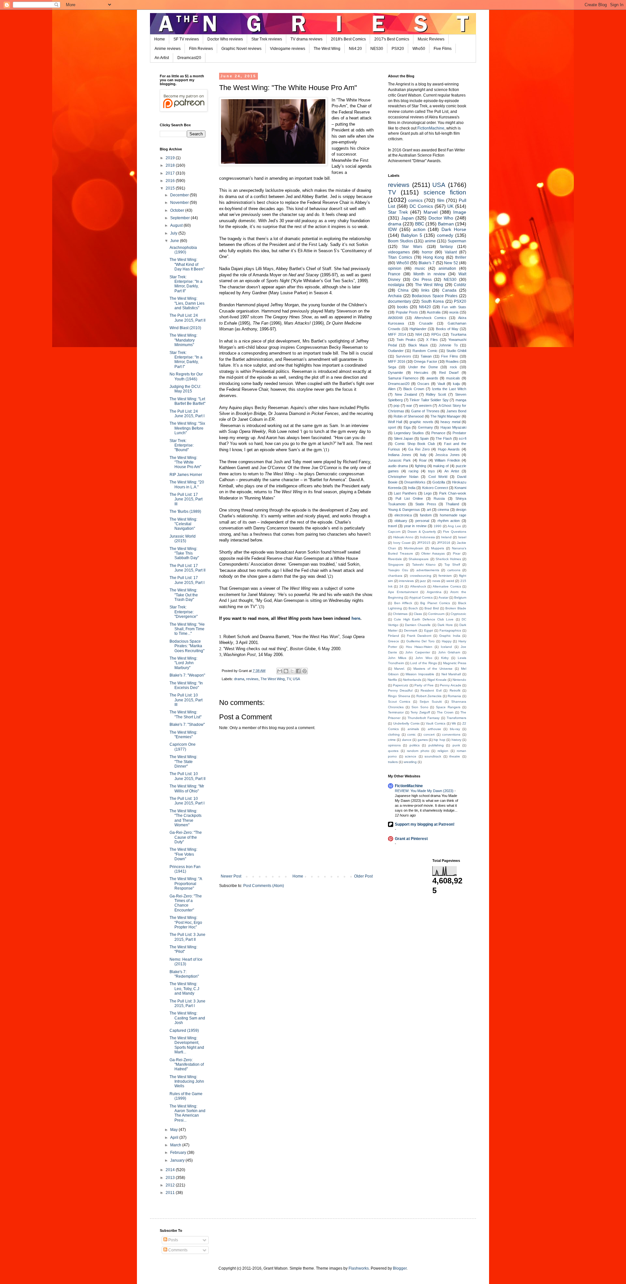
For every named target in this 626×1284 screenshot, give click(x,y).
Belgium (460, 597)
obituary (401, 521)
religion (443, 751)
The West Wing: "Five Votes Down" (183, 854)
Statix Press (425, 504)
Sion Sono (419, 707)
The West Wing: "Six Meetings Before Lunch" (187, 428)
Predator (459, 433)
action (419, 229)
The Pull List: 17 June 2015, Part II (187, 568)
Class (418, 614)
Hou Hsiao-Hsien (419, 647)
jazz (423, 581)
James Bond (456, 411)
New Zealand (406, 394)
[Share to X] (292, 671)
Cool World (437, 477)
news (436, 581)
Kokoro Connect (435, 488)
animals (413, 729)
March (176, 1145)
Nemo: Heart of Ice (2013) (186, 961)
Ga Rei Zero (418, 449)
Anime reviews (168, 48)
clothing (394, 734)
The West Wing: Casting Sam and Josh (187, 1018)
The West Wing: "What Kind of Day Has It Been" (187, 264)
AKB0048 (395, 318)
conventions (451, 734)
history (456, 739)
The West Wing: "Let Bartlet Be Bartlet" (187, 401)
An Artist (162, 57)
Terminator (396, 712)
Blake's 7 (427, 263)
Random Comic (424, 351)
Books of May (447, 329)
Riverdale (395, 559)
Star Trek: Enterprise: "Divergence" (184, 612)
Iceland (446, 647)
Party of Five (424, 685)
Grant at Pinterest (411, 838)
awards (432, 378)
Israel (462, 537)
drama (239, 679)
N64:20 (355, 48)
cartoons (453, 570)
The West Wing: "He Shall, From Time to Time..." (187, 629)
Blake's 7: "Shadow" (187, 724)
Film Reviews (201, 48)
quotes (393, 751)
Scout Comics (399, 701)
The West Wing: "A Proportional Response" (186, 884)
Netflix (392, 679)
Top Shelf (452, 564)
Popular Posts (407, 312)
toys (431, 471)
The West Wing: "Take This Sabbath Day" (184, 553)
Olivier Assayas (433, 553)
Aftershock (418, 586)
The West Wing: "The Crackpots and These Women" (185, 818)
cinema (443, 510)
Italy (423, 455)
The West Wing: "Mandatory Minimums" (183, 340)
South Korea (432, 301)
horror (427, 252)
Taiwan (426, 356)
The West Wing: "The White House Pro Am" (185, 462)
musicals (453, 378)
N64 (418, 334)
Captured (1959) (184, 1030)
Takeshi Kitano (424, 564)
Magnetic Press (455, 663)
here (355, 618)
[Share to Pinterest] (304, 671)
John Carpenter (417, 652)
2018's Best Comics (348, 39)
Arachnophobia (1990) (183, 249)
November (180, 202)
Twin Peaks (406, 340)
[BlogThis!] (286, 671)
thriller (460, 257)
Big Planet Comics (435, 603)
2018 (171, 165)
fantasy (446, 246)
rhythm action (449, 521)
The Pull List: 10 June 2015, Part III (186, 700)
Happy (447, 641)
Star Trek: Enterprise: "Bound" (182, 445)
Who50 (418, 48)
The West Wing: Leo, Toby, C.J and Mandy (184, 989)
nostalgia (396, 285)
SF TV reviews (186, 39)
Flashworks (359, 1268)
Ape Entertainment (403, 592)
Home (159, 39)
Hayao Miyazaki (453, 427)
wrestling (410, 762)
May (174, 1129)
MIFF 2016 (396, 361)
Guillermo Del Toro (420, 641)
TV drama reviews (306, 39)
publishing (436, 745)
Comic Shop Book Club (415, 444)
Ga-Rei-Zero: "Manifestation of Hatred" (187, 1065)
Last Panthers (405, 493)
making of (441, 466)
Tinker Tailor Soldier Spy (429, 400)
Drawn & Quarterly (422, 531)
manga (460, 400)
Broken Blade (455, 608)
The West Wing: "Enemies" (183, 734)
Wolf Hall (395, 422)
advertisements (427, 570)
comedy (445, 235)
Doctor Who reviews (225, 39)
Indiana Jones (399, 455)
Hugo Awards (449, 449)
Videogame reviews (287, 48)
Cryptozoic (458, 614)
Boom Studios (400, 241)
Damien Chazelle (418, 625)
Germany (425, 427)
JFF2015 (423, 542)
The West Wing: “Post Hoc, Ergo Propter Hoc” (186, 922)
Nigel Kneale (437, 679)
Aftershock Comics (430, 318)
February (178, 1152)
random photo (418, 751)
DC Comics (421, 206)
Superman (457, 241)
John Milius (397, 658)
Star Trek (398, 212)
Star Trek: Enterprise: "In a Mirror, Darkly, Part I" (186, 359)
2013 (171, 1177)
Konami (460, 488)
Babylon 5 (411, 235)
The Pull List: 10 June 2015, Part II (187, 776)
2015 (171, 188)
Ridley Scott (436, 394)
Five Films (443, 48)
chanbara (395, 575)
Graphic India (449, 635)
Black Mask (418, 345)
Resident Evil (431, 690)
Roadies (452, 361)
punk (456, 745)
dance (406, 739)
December (180, 195)
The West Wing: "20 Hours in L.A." (187, 484)
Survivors (403, 356)
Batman (446, 223)
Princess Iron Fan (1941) (185, 869)
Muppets (437, 548)
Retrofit (455, 690)
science (410, 756)
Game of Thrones (425, 411)
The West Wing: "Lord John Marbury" (183, 663)
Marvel (431, 212)
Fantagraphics (450, 630)
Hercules (421, 372)
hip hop (439, 739)
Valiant (451, 252)
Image (459, 212)
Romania (454, 696)
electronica (403, 515)
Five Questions (454, 531)
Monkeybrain (413, 548)
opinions (394, 745)
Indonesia (427, 537)
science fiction (445, 192)
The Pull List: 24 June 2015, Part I (187, 413)
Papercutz (400, 685)
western (425, 405)
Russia (439, 498)
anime (430, 241)
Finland (393, 635)
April (174, 1137)
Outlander (396, 351)
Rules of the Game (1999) (186, 1096)
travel (392, 526)
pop (396, 405)
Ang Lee (454, 526)
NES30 (376, 48)
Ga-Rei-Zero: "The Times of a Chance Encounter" (186, 903)
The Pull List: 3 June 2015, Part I (187, 1003)
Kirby (445, 658)
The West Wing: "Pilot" (183, 949)
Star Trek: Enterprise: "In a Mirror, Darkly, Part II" (186, 284)
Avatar (443, 597)
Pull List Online (409, 498)
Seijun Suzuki (431, 701)
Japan (407, 218)
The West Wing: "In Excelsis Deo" (186, 685)
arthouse (434, 729)
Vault (441, 384)
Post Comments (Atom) (263, 885)
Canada (449, 290)
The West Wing (327, 48)
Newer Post (231, 876)
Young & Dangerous (404, 510)
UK (450, 206)
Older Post (363, 876)
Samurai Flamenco (403, 378)
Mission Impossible (420, 674)
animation (447, 268)
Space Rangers (448, 707)
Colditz (460, 285)
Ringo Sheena (399, 696)
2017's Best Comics (391, 39)
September (180, 218)
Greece (393, 641)
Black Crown (413, 389)
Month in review (429, 274)
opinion (394, 268)
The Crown (445, 712)
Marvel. (399, 668)
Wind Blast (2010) (185, 328)
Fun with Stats (454, 307)
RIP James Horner (186, 474)
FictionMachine (430, 128)
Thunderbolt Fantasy (424, 718)
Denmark (410, 630)
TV (289, 679)
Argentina (434, 592)
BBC (419, 223)
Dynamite (395, 372)
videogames (399, 252)
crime (392, 739)
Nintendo (459, 679)
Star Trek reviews (266, 39)
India (411, 488)
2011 (171, 1192)
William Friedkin (447, 460)
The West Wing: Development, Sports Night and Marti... (187, 1045)
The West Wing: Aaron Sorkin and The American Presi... (187, 1113)
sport (392, 427)
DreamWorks (414, 482)
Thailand (452, 504)
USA (296, 679)
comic (411, 734)
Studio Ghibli (456, 351)
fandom (426, 515)
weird (450, 581)
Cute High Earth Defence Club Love (424, 619)
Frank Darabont (419, 635)
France (394, 274)
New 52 (451, 263)
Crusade (426, 323)
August (177, 225)
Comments (177, 1250)
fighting (420, 466)
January (178, 1160)
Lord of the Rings (423, 663)
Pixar (456, 553)
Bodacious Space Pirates (434, 296)
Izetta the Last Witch (449, 389)
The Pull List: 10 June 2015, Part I (187, 800)
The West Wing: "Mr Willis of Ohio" (187, 788)
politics (415, 745)
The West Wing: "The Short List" (185, 714)
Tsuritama (458, 334)
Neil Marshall (451, 674)
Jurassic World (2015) (183, 538)
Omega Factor (425, 361)
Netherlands (412, 679)
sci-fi (462, 438)
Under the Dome (423, 367)
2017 (171, 173)
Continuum (436, 614)
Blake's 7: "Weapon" (187, 675)
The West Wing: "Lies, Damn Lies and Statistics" (187, 303)
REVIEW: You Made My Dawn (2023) (425, 791)
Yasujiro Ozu (398, 570)
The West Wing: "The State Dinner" (183, 762)
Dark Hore (445, 625)
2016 (171, 180)
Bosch (413, 608)
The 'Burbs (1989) (185, 511)
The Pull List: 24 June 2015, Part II (187, 317)
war (409, 405)
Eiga (407, 427)
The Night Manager (445, 416)
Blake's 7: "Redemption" (184, 974)
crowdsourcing (420, 575)
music (420, 268)
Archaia (395, 296)
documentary (399, 301)
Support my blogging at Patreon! (425, 824)
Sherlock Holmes (448, 559)
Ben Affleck (403, 603)
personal (422, 521)
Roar (423, 460)
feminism (445, 575)
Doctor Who (441, 218)
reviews (252, 679)
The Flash (444, 438)
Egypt (428, 630)
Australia (433, 312)
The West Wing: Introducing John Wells (187, 1082)
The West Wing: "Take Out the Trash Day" (184, 595)
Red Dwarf (448, 372)
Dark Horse (453, 229)
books (402, 307)
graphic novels (421, 422)
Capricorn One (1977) (183, 746)
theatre (454, 756)
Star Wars (412, 246)
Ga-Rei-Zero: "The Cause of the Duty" (186, 837)
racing (413, 471)
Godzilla (438, 482)
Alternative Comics (447, 586)
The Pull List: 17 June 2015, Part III (186, 499)
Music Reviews (431, 39)
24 (401, 586)
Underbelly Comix (406, 723)
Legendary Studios (409, 433)
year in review (415, 526)
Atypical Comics (421, 597)
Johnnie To (448, 345)
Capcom (394, 531)
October (177, 210)
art (429, 510)
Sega (392, 367)
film (440, 200)
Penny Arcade (450, 685)
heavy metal (450, 422)
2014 (171, 1170)
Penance (438, 433)
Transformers (456, 718)
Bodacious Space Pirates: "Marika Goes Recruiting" (187, 646)
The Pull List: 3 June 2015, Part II (187, 936)
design (461, 510)
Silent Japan (403, 438)
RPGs (436, 334)
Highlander (418, 329)
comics (415, 200)
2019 (171, 158)
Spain (424, 438)
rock (453, 367)
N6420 (425, 307)
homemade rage (453, 515)
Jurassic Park (399, 460)
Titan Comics (400, 257)
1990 (437, 526)
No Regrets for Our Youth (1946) (186, 376)
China (403, 290)
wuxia (453, 312)
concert (429, 734)
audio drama (398, 466)
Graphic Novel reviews (241, 48)
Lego (428, 493)
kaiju (456, 384)
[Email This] (279, 671)
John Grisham (449, 652)
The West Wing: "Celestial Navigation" (183, 524)
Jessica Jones (447, 455)
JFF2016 (443, 542)
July (174, 233)
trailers (393, 762)
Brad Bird (432, 608)
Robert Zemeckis (429, 696)
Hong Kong (433, 257)
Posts (172, 1240)
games (423, 739)
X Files (432, 340)
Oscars (423, 384)
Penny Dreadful (400, 690)
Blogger (400, 1268)
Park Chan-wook (452, 493)
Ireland (446, 537)
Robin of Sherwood (409, 416)
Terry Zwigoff (420, 712)
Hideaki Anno (403, 537)
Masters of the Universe (433, 668)
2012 (171, 1185)
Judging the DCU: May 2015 (185, 388)
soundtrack (433, 756)
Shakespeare (419, 559)
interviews (406, 581)
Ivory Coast (401, 542)
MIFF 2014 (397, 334)
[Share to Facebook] (298, 671)
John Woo (423, 658)
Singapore (396, 564)
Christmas (400, 614)
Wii (454, 723)
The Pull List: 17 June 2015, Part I (187, 580)
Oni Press (422, 279)
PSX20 (398, 48)
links (425, 290)
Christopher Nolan (403, 477)
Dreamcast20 (189, 57)
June (175, 240)
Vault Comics (435, 723)
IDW (392, 229)
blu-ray (455, 729)
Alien (391, 389)
